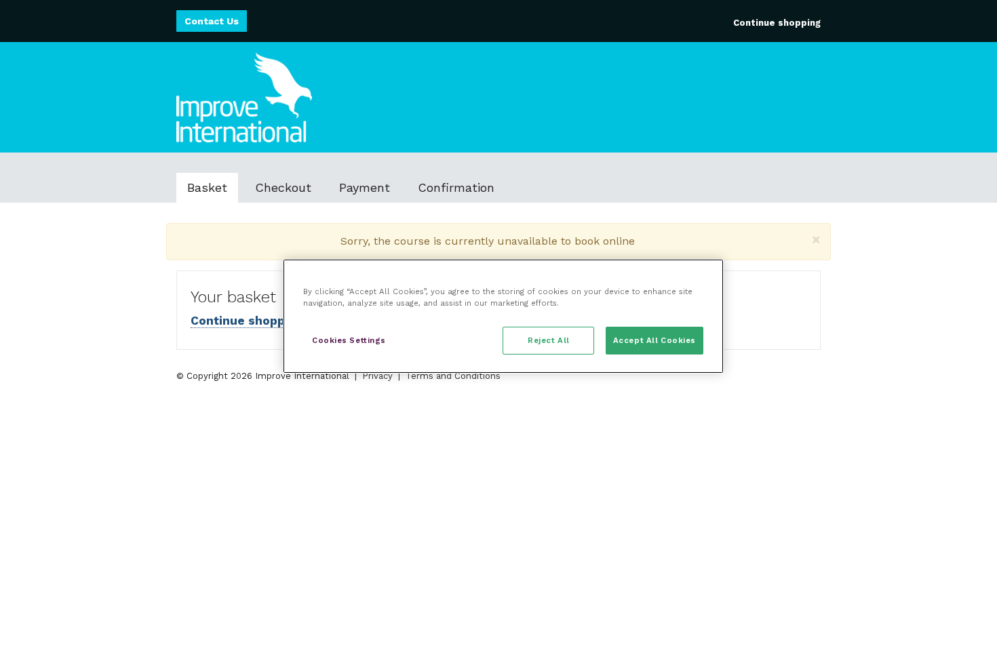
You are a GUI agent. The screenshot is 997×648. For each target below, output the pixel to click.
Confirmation (456, 187)
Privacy (377, 376)
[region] (503, 316)
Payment (364, 187)
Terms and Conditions (453, 376)
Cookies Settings (349, 340)
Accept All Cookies (654, 340)
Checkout (283, 187)
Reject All (549, 340)
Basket (207, 187)
